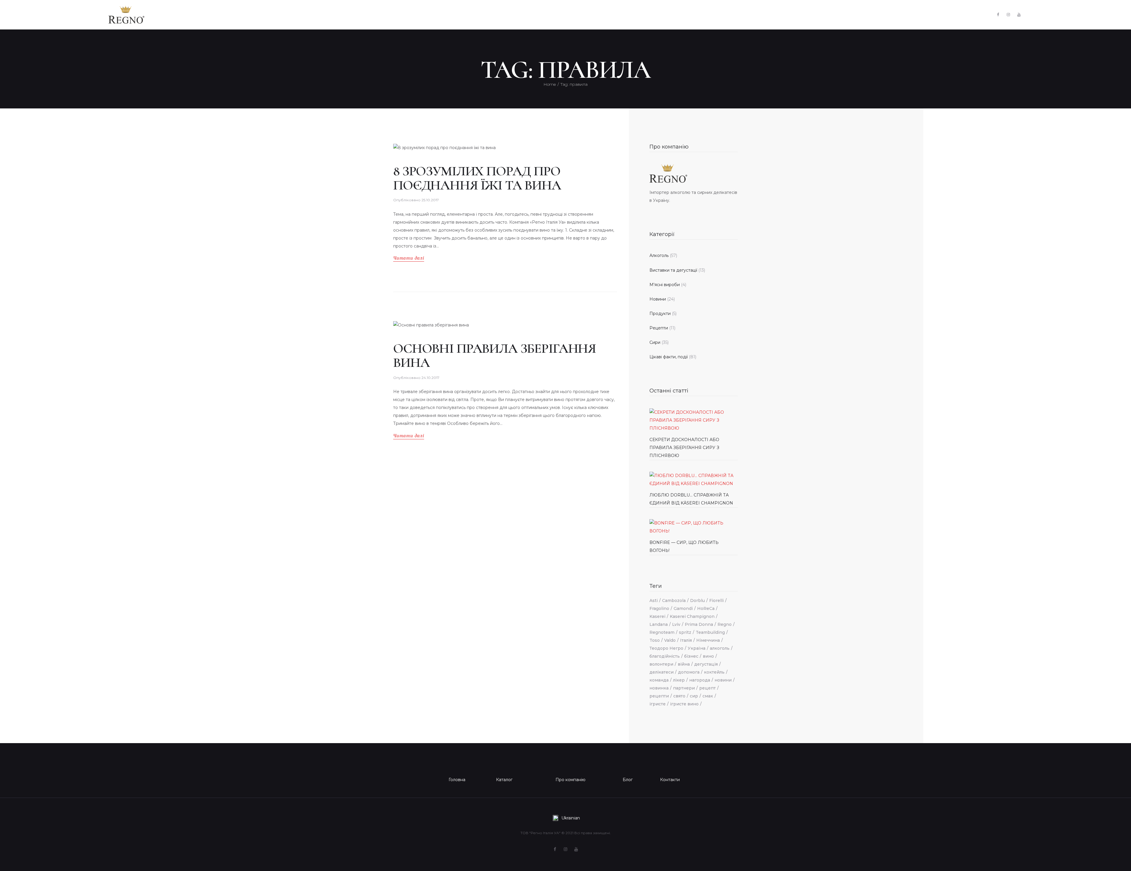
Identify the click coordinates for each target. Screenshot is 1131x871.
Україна (696, 648)
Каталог (504, 779)
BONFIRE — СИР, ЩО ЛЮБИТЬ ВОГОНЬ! (684, 546)
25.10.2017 (430, 200)
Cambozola (674, 600)
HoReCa (706, 608)
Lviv (676, 624)
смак (707, 696)
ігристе (657, 704)
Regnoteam (661, 632)
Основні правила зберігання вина (494, 356)
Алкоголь (659, 255)
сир (694, 696)
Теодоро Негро (666, 648)
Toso (654, 640)
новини (723, 680)
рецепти (659, 696)
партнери (684, 688)
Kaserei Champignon (692, 616)
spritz (685, 632)
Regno (724, 624)
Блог (628, 779)
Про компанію (669, 147)
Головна (457, 779)
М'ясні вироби (664, 284)
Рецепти (658, 328)
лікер (679, 680)
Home (549, 84)
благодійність (664, 656)
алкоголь (720, 648)
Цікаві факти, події (668, 356)
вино (708, 656)
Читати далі (408, 258)
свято (679, 696)
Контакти (670, 779)
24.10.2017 (430, 377)
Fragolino (659, 608)
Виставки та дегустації (673, 270)
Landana (658, 624)
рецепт (707, 688)
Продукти (660, 313)
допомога (689, 672)
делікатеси (661, 672)
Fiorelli (716, 600)
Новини (657, 299)
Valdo (670, 640)
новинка (659, 688)
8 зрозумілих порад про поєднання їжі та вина (477, 178)
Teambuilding (710, 632)
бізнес (691, 656)
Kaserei (657, 616)
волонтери (661, 664)
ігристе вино (684, 704)
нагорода (699, 680)
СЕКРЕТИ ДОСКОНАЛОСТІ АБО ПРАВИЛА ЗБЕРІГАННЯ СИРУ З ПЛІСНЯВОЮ (684, 447)
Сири (654, 342)
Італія (686, 640)
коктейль (714, 672)
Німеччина (708, 640)
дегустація (706, 664)
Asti (653, 600)
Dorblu (697, 600)
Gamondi (683, 608)
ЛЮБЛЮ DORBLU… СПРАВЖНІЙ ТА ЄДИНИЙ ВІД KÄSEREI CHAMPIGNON (691, 499)
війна (684, 664)
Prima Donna (699, 624)
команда (659, 680)
